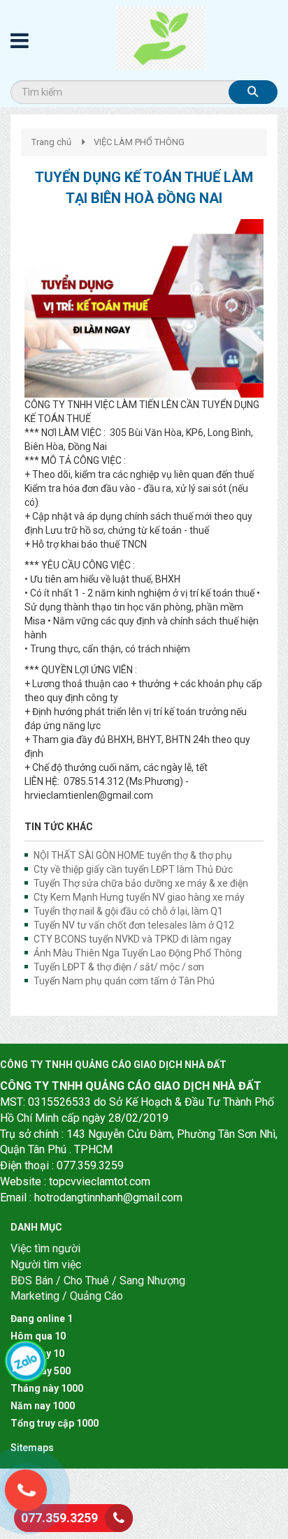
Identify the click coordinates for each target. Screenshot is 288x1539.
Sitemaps (32, 1447)
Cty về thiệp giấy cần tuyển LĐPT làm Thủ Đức (133, 869)
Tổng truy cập (42, 1423)
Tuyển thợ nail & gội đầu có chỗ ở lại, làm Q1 (128, 911)
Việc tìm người (45, 1248)
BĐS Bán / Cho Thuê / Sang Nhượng (97, 1280)
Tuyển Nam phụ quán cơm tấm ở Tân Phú (124, 980)
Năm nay (30, 1405)
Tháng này (34, 1388)
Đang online (37, 1318)
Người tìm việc (45, 1264)
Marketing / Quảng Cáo (66, 1295)
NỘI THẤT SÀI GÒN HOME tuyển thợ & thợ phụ (133, 855)
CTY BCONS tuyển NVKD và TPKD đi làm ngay (132, 939)
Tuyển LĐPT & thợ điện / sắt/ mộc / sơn (119, 967)
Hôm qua (31, 1336)
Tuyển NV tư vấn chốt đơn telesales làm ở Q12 (134, 925)
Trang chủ (51, 142)
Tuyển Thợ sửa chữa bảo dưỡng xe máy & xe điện (141, 883)
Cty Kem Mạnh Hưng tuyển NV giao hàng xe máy (139, 897)
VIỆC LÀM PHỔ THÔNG (139, 142)
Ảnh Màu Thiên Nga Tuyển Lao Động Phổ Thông (138, 953)
